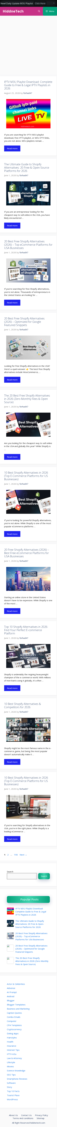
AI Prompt (12, 992)
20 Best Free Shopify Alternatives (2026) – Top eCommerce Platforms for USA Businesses (28, 244)
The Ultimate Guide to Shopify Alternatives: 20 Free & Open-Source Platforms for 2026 (26, 167)
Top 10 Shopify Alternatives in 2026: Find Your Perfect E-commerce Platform (26, 630)
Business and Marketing (18, 1008)
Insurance (11, 1045)
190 (16, 854)
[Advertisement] (28, 46)
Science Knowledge (16, 1070)
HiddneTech (13, 11)
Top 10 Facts (13, 1091)
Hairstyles (12, 1037)
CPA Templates (14, 1025)
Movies (10, 1066)
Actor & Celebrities (16, 984)
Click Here (40, 3)
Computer (11, 1021)
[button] (39, 11)
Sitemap (40, 1118)
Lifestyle (11, 1062)
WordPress (12, 1099)
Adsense (11, 988)
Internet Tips (13, 1050)
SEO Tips (11, 1074)
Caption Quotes (14, 1012)
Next (23, 854)
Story (9, 1087)
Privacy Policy (41, 1115)
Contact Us (26, 1115)
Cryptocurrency (14, 1029)
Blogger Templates (16, 1004)
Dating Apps (13, 1033)
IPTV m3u (11, 1054)
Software (11, 1083)
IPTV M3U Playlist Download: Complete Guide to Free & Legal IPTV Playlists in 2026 (28, 85)
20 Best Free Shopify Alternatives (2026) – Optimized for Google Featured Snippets (24, 322)
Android (10, 996)
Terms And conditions (23, 1118)
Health (10, 1041)
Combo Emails (13, 1017)
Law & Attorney (14, 1058)
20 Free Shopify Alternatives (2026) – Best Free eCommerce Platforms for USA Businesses (26, 553)
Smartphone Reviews (17, 1078)
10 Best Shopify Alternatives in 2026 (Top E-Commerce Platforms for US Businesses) (26, 476)
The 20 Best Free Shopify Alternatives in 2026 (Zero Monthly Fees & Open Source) (27, 399)
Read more (12, 148)
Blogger (11, 1000)
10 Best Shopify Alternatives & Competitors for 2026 (22, 705)
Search (10, 871)
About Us (13, 1115)
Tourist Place (13, 1095)
